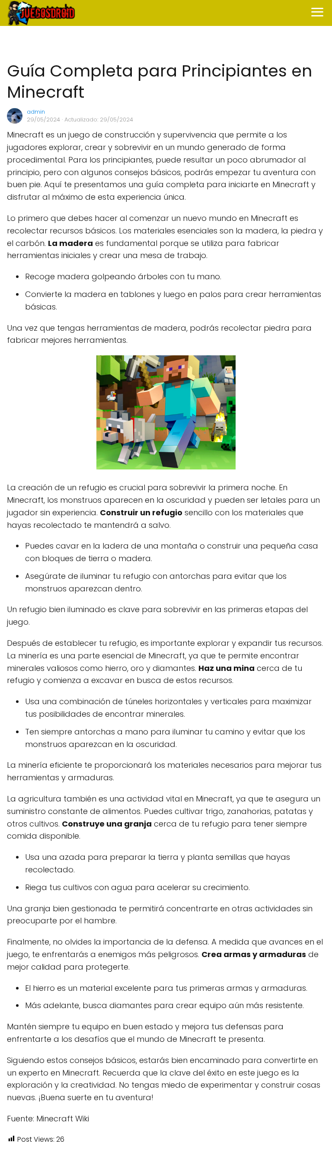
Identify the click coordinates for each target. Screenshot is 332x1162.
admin (36, 112)
